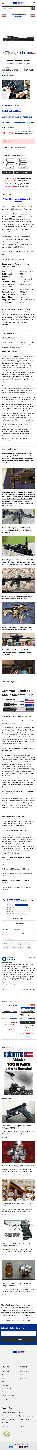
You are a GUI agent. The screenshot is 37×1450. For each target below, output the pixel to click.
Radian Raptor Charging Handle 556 (17, 184)
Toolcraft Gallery (8, 266)
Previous (2, 1022)
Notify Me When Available (15, 147)
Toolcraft (14, 351)
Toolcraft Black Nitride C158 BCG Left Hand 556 (9, 1023)
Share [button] (6, 989)
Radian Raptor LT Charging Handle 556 (18, 178)
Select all (7, 172)
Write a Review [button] (19, 918)
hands (14, 948)
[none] (18, 39)
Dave (21, 948)
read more (5, 1137)
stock (26, 944)
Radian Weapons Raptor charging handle (16, 503)
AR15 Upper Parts (25, 1371)
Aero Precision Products (9, 1412)
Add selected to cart (23, 172)
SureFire (22, 1423)
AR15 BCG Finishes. (13, 853)
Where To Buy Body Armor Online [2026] (18, 1165)
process (6, 948)
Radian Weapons (7, 1423)
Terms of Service (7, 1392)
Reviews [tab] (5, 929)
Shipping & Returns (8, 1395)
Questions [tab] (17, 929)
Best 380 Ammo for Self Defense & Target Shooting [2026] (16, 1244)
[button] (25, 133)
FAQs (3, 1378)
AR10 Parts (23, 1378)
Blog (3, 1381)
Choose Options (22, 180)
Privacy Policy (6, 1388)
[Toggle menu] (2, 2)
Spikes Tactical (24, 1419)
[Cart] (34, 2)
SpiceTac (5, 1426)
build (28, 948)
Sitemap (4, 1399)
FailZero (21, 1412)
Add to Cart (27, 1022)
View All (21, 1426)
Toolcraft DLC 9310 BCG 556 (27, 1027)
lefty (19, 944)
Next (34, 1022)
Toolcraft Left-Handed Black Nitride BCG (13, 985)
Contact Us (5, 1385)
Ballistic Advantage (8, 1419)
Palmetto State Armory (26, 1416)
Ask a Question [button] (19, 923)
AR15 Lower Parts (25, 1375)
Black (5, 944)
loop (12, 944)
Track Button (6, 1371)
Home (4, 1375)
